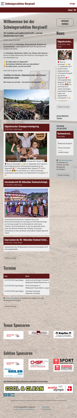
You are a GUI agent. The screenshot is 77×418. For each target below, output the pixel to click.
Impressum (46, 407)
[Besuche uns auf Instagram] (9, 395)
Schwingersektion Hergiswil (20, 3)
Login (73, 3)
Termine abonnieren (13, 298)
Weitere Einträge (10, 258)
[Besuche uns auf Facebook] (5, 395)
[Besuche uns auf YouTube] (13, 395)
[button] (64, 143)
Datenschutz (46, 409)
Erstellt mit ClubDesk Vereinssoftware (24, 409)
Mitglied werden (65, 22)
